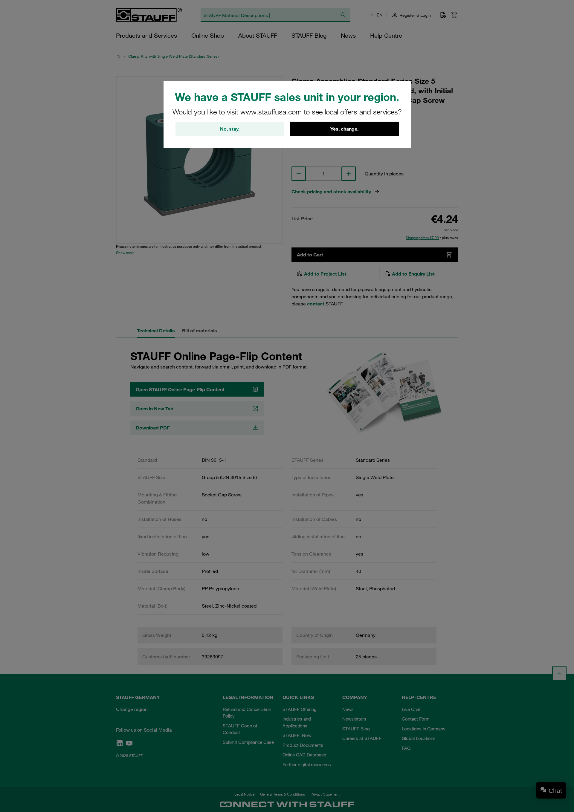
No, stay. (229, 129)
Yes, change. (344, 129)
